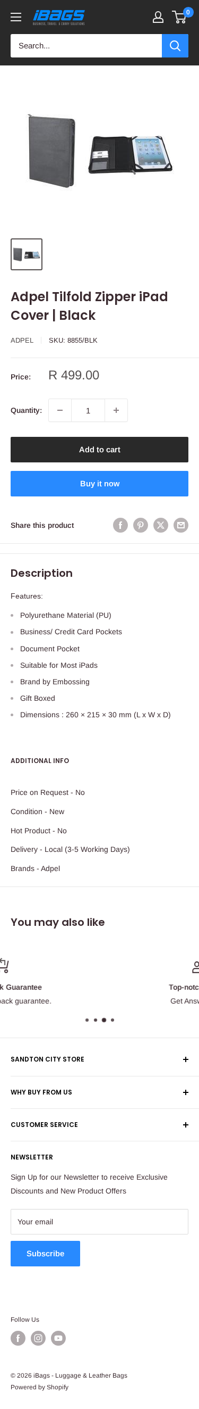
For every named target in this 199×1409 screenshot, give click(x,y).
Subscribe (45, 1253)
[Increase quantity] (116, 410)
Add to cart (99, 449)
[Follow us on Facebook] (18, 1338)
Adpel (22, 340)
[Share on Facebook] (120, 525)
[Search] (175, 45)
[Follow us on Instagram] (38, 1338)
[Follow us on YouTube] (58, 1338)
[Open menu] (16, 17)
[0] (179, 17)
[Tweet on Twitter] (160, 525)
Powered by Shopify (39, 1387)
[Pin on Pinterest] (140, 525)
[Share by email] (181, 525)
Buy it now (99, 483)
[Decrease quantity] (60, 410)
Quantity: (26, 410)
